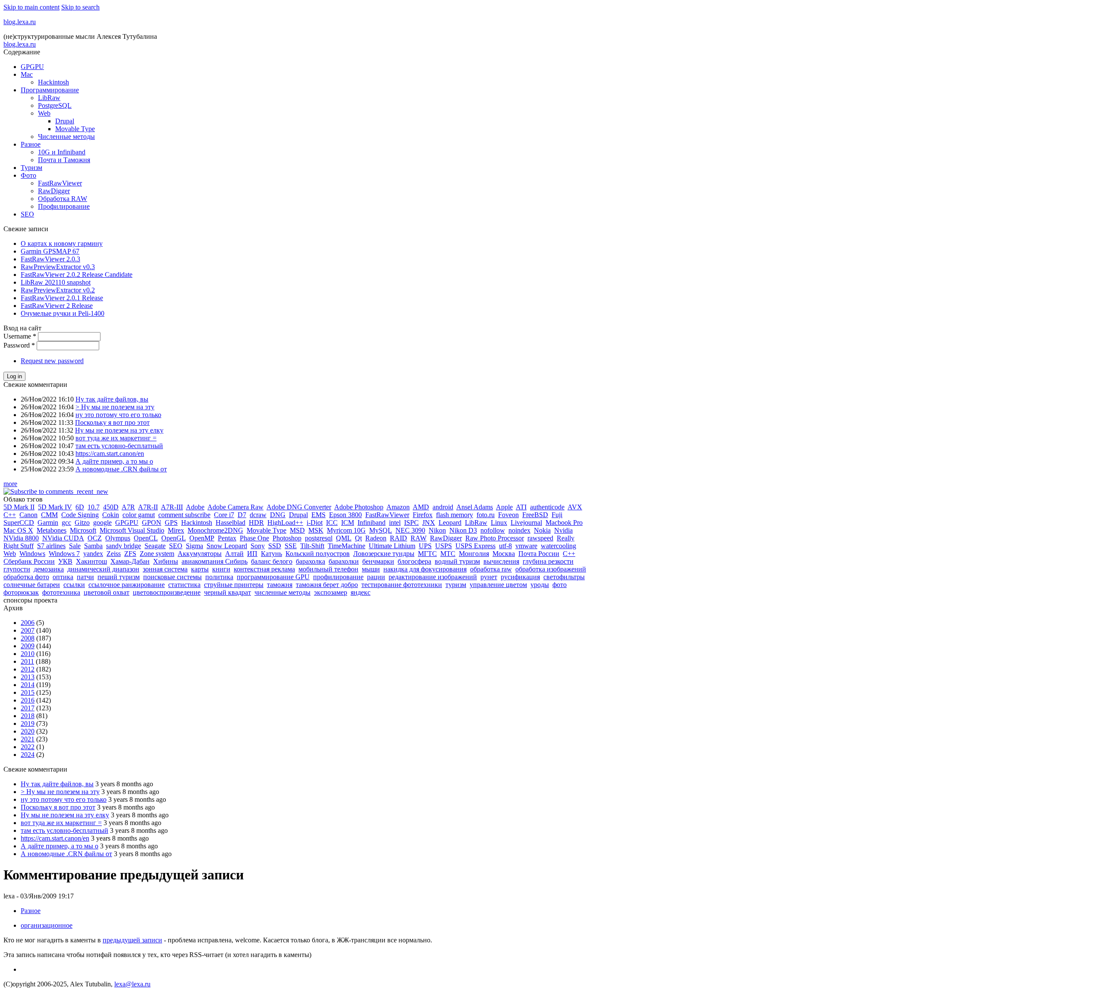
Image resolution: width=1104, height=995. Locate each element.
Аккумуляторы (200, 553)
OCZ (95, 538)
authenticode (547, 507)
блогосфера (414, 561)
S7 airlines (51, 545)
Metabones (51, 530)
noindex (519, 530)
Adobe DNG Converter (299, 507)
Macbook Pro (564, 522)
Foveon (508, 514)
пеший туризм (118, 577)
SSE (291, 545)
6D (79, 507)
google (102, 522)
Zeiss (114, 553)
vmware (526, 545)
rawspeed (540, 538)
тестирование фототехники (401, 584)
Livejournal (526, 522)
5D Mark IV (55, 507)
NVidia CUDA (63, 538)
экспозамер (330, 592)
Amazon (398, 507)
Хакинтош (91, 561)
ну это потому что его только (118, 414)
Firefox (423, 514)
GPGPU (32, 66)
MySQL (380, 530)
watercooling (558, 545)
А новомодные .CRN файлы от (121, 469)
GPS (171, 522)
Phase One (254, 538)
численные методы (282, 592)
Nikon (437, 530)
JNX (428, 522)
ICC (332, 522)
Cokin (110, 514)
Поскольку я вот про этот (112, 422)
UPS (425, 545)
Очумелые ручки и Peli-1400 (62, 313)
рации (376, 577)
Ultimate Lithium (392, 545)
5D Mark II (18, 507)
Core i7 (224, 514)
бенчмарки (378, 561)
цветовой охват (106, 592)
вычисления (501, 561)
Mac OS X (18, 530)
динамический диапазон (103, 569)
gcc (66, 522)
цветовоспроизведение (167, 592)
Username (19, 336)
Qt (358, 538)
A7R (128, 507)
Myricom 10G (346, 530)
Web (44, 113)
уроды (539, 584)
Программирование (50, 90)
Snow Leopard (227, 545)
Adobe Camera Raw (235, 507)
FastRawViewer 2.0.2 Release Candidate (76, 274)
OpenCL (146, 538)
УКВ (65, 561)
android (443, 507)
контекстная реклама (264, 569)
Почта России (538, 553)
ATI (521, 507)
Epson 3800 (345, 514)
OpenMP (201, 538)
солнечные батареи (31, 584)
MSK (315, 530)
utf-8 (505, 545)
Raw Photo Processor (494, 538)
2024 (27, 754)
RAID (398, 538)
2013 (27, 677)
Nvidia (563, 530)
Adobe (195, 507)
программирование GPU (273, 577)
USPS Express (475, 545)
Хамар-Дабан (130, 561)
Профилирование (64, 206)
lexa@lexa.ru (132, 984)
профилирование (338, 577)
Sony (258, 545)
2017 (27, 708)
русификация (520, 577)
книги (221, 569)
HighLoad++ (285, 522)
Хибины (165, 561)
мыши (371, 569)
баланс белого (271, 561)
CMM (49, 514)
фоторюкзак (21, 592)
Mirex (176, 530)
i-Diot (315, 522)
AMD (421, 507)
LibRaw (49, 97)
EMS (318, 514)
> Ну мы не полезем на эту (114, 407)
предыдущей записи (132, 940)
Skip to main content (31, 7)
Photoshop (287, 538)
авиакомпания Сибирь (215, 561)
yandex (93, 553)
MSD (297, 530)
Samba (93, 545)
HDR (256, 522)
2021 (27, 739)
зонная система (165, 569)
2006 (27, 622)
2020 (27, 731)
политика (219, 577)
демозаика (49, 569)
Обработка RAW (62, 198)
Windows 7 (64, 553)
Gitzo (82, 522)
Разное (31, 144)
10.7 (94, 507)
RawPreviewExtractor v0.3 (58, 266)
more (10, 483)
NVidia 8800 (21, 538)
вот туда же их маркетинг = (116, 438)
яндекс (360, 592)
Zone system (157, 553)
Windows (32, 553)
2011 (27, 661)
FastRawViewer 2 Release (57, 305)
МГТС (427, 553)
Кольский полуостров (317, 553)
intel (395, 522)
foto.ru (486, 514)
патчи (85, 577)
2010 (27, 653)
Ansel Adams (474, 507)
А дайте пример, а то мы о (114, 461)
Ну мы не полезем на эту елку (119, 430)
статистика (184, 584)
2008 (27, 638)
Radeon (375, 538)
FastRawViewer (60, 183)
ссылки (74, 584)
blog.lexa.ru (19, 21)
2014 (27, 684)
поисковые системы (172, 577)
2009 (27, 646)
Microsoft (83, 530)
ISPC (411, 522)
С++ (569, 553)
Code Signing (80, 514)
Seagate (155, 545)
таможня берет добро (327, 584)
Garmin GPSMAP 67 (50, 251)
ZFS (130, 553)
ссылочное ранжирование (126, 584)
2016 (27, 700)
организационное (46, 925)
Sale (75, 545)
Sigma (194, 545)
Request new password (52, 360)
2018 (27, 715)
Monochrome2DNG (215, 530)
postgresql (318, 538)
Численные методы (66, 136)
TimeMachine (346, 545)
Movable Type (75, 128)
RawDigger (54, 191)
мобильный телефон (328, 569)
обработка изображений (550, 569)
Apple (504, 507)
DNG (277, 514)
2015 (27, 692)
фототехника (61, 592)
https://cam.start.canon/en (109, 453)
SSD (274, 545)
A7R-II (148, 507)
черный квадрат (227, 592)
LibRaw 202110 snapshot (56, 282)
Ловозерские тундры (383, 553)
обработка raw (491, 569)
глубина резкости (548, 561)
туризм (455, 584)
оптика (63, 577)
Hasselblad (230, 522)
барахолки (344, 561)
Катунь (271, 553)
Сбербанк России (29, 561)
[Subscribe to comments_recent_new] (55, 491)
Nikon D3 (463, 530)
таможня (279, 584)
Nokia (542, 530)
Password (19, 345)
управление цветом (498, 584)
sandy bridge (123, 545)
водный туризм (457, 561)
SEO (27, 214)
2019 (27, 723)
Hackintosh (53, 82)
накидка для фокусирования (425, 569)
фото (559, 584)
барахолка (310, 561)
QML (343, 538)
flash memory (454, 514)
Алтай (234, 553)
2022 (27, 746)
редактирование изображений (433, 577)
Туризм (31, 167)
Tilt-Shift (312, 545)
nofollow (492, 530)
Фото (28, 175)
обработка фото (26, 577)
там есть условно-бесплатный (119, 445)
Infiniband (372, 522)
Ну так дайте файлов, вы (111, 399)
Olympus (117, 538)
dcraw (258, 514)
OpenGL (173, 538)
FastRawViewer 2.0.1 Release (62, 297)
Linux (499, 522)
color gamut (138, 514)
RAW (419, 538)
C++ (9, 514)
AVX (575, 507)
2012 (27, 669)
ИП (252, 553)
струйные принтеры (233, 584)
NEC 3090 (410, 530)
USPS (443, 545)
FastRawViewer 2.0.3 (50, 259)
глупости (16, 569)
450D (111, 507)
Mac (27, 74)
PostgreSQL (55, 105)
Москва (503, 553)
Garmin (48, 522)
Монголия (474, 553)
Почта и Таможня (64, 159)
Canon (28, 514)
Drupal (64, 121)
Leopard (450, 522)
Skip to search (80, 7)
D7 (242, 514)
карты (200, 569)
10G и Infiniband (61, 152)
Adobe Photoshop (358, 507)
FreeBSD (535, 514)
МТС (447, 553)
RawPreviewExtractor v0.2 (58, 290)
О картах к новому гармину (62, 243)
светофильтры (564, 577)
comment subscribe (184, 514)
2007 (27, 630)
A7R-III (172, 507)
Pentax (227, 538)
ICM (347, 522)
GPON (151, 522)
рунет (488, 577)
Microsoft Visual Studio (132, 530)
